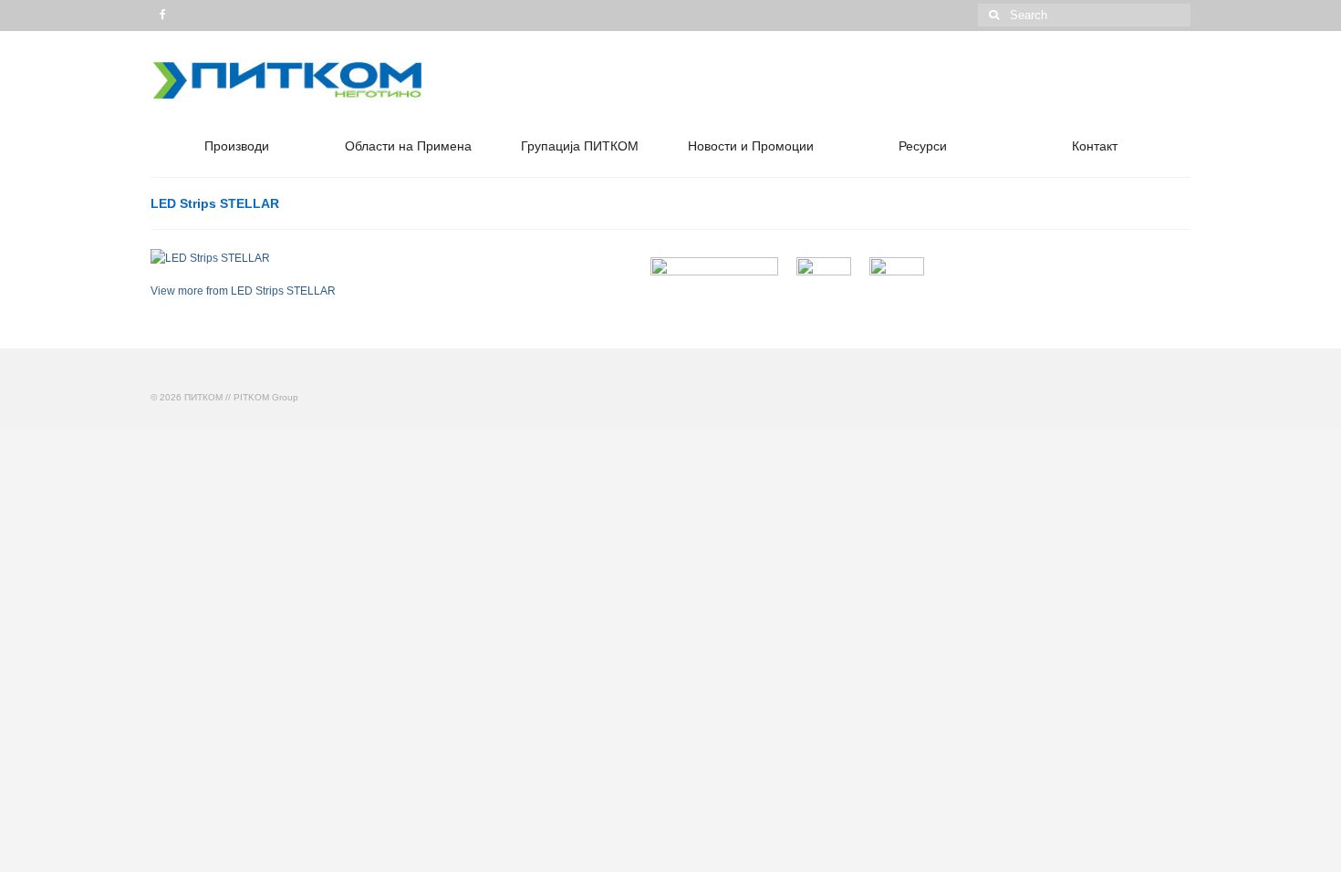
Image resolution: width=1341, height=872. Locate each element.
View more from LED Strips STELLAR (243, 291)
